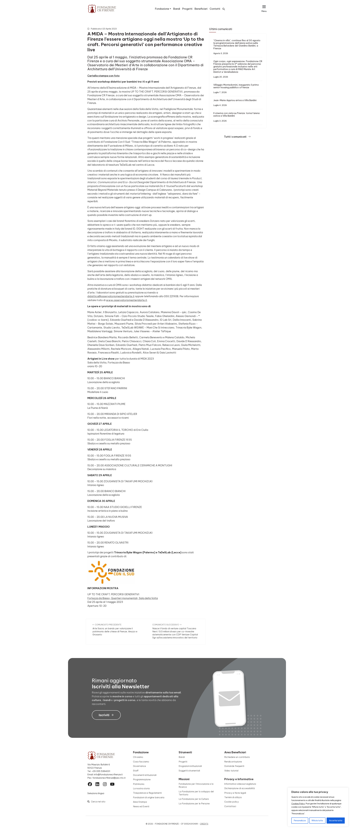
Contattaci (230, 806)
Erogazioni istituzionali (190, 766)
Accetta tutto (335, 820)
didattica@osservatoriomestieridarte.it (110, 296)
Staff (136, 770)
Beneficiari (201, 8)
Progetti (187, 8)
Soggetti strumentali (189, 770)
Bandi (176, 8)
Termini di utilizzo (233, 797)
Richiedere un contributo (237, 757)
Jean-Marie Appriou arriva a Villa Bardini (235, 100)
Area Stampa (140, 801)
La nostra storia (141, 788)
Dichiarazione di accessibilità (239, 788)
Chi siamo (138, 757)
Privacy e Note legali (235, 792)
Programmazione (142, 779)
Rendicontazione (233, 761)
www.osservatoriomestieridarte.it (126, 300)
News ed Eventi (141, 806)
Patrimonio (138, 784)
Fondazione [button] (162, 8)
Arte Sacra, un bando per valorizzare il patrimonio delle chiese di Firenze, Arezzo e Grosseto (115, 631)
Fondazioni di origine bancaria (148, 797)
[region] (318, 806)
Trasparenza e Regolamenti (147, 792)
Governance (139, 766)
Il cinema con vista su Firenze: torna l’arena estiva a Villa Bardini (236, 114)
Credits (204, 824)
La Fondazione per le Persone (194, 803)
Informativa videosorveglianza (240, 783)
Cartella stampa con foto (103, 75)
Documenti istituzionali (144, 775)
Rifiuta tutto (317, 820)
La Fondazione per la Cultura (194, 799)
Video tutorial (231, 770)
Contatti (215, 8)
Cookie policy (231, 801)
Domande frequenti (234, 766)
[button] (223, 8)
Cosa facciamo (141, 761)
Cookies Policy (298, 803)
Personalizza (300, 820)
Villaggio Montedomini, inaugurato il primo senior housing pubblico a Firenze (236, 86)
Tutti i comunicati (235, 136)
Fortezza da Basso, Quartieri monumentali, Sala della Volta (122, 598)
